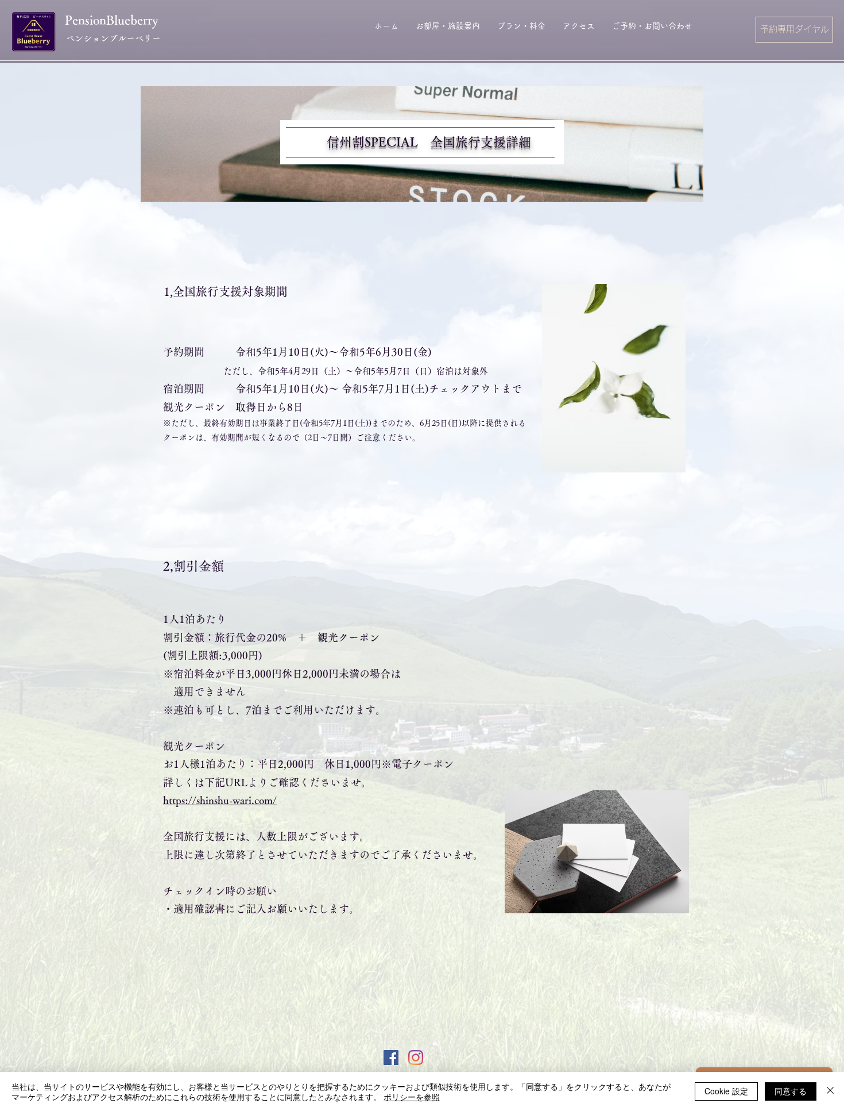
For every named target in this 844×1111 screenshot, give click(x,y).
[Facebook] (391, 1057)
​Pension (85, 20)
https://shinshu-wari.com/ (220, 800)
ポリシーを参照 (412, 1096)
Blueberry (132, 20)
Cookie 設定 (726, 1091)
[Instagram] (415, 1057)
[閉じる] (830, 1091)
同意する (791, 1091)
